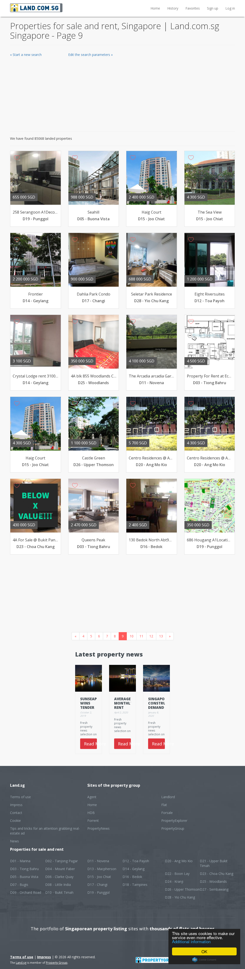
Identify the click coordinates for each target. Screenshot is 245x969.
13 (161, 636)
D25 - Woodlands (213, 881)
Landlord (168, 797)
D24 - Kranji (174, 881)
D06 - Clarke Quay (59, 876)
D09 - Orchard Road (25, 892)
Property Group (56, 963)
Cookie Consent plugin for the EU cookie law (204, 959)
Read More (90, 744)
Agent (91, 797)
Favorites (192, 8)
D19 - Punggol (98, 892)
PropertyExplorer (174, 820)
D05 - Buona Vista (24, 876)
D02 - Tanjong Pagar (61, 861)
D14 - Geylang (133, 869)
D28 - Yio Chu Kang (180, 897)
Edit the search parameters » (90, 54)
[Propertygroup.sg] (165, 959)
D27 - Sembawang (214, 889)
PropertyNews (98, 828)
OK (204, 951)
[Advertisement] (122, 92)
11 (141, 636)
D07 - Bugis (19, 884)
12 (151, 636)
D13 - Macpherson (101, 869)
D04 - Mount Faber (60, 869)
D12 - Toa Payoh (135, 861)
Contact (16, 812)
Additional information (191, 941)
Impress (16, 804)
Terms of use (20, 797)
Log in (230, 8)
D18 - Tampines (134, 884)
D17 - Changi (97, 884)
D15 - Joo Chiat (99, 876)
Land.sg (21, 963)
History (172, 8)
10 (132, 636)
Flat (164, 804)
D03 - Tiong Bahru (24, 869)
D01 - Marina (20, 861)
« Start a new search (26, 54)
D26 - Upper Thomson (182, 889)
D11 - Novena (98, 861)
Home (155, 8)
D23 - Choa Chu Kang (216, 873)
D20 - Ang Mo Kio (179, 861)
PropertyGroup (172, 828)
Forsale (167, 812)
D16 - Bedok (132, 876)
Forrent (93, 820)
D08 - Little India (58, 884)
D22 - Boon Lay (177, 873)
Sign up (212, 8)
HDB (91, 812)
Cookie (15, 820)
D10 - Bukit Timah (59, 892)
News (14, 841)
